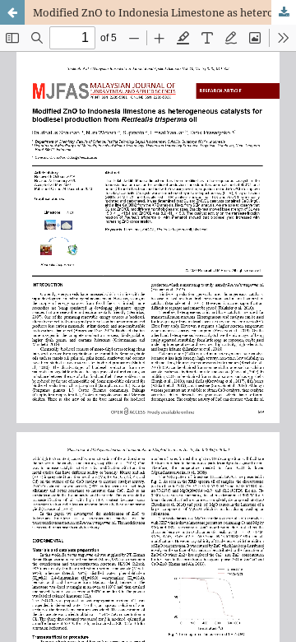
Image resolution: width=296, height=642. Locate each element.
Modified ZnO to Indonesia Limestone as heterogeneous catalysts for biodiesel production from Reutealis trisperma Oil (164, 12)
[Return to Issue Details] (12, 12)
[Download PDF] (283, 12)
